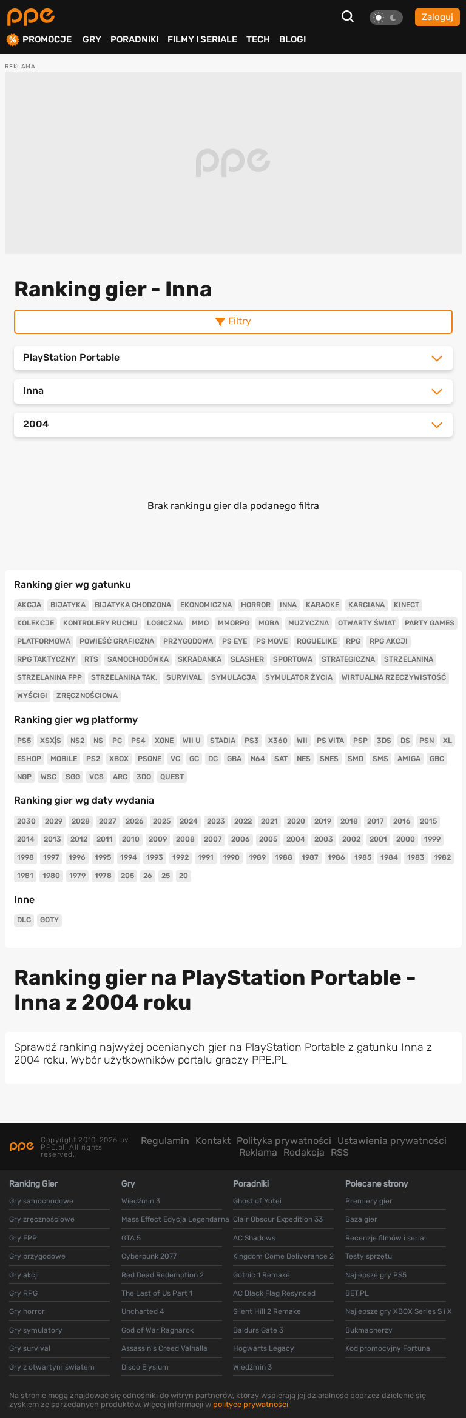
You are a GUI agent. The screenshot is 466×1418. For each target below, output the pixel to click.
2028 (81, 821)
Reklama (258, 1152)
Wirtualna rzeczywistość (394, 677)
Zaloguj (437, 17)
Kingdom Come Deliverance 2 (283, 1256)
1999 (432, 839)
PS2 (93, 758)
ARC (120, 777)
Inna (288, 605)
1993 (154, 857)
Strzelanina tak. (124, 677)
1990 (231, 857)
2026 (135, 821)
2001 (378, 839)
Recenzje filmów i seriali (386, 1238)
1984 (389, 857)
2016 (402, 821)
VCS (96, 777)
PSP (360, 740)
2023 (216, 821)
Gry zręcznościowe (42, 1219)
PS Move (272, 641)
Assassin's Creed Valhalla (164, 1348)
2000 (405, 839)
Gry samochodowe (41, 1201)
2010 (131, 839)
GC (194, 758)
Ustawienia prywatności (392, 1141)
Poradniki (134, 39)
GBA (234, 758)
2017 (375, 821)
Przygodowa (188, 641)
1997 (51, 857)
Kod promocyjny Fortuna (387, 1348)
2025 (162, 821)
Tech (258, 39)
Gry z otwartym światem (52, 1367)
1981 (25, 875)
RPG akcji (389, 641)
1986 (336, 857)
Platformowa (43, 641)
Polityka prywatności (284, 1141)
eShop (29, 758)
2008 (185, 839)
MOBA (268, 623)
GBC (437, 758)
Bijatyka (68, 605)
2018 (349, 821)
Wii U (192, 740)
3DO (144, 777)
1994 (128, 857)
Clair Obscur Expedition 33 (278, 1219)
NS (98, 740)
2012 (78, 839)
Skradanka (199, 659)
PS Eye (234, 641)
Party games (429, 623)
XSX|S (50, 740)
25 (165, 875)
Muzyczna (308, 623)
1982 (442, 857)
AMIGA (408, 758)
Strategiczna (348, 659)
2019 (322, 821)
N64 (258, 758)
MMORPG (233, 623)
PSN (426, 740)
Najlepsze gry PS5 (376, 1275)
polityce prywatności (250, 1404)
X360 (278, 740)
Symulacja (233, 677)
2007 (213, 839)
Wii (302, 740)
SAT (281, 758)
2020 (296, 821)
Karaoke (322, 605)
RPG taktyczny (46, 659)
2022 (243, 821)
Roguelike (317, 641)
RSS (340, 1152)
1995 (103, 857)
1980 (51, 875)
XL (447, 740)
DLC (24, 920)
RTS (91, 659)
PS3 (252, 740)
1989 (257, 857)
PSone (149, 758)
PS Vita (330, 740)
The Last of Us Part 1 (156, 1293)
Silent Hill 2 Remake (267, 1311)
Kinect (406, 605)
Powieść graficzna (116, 641)
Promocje (47, 40)
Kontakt (213, 1141)
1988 (283, 857)
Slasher (247, 659)
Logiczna (165, 623)
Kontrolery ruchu (100, 623)
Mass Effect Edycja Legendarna (175, 1219)
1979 (77, 875)
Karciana (366, 605)
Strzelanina (408, 659)
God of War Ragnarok (157, 1330)
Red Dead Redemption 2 (162, 1275)
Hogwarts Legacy (263, 1348)
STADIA (222, 740)
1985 (362, 857)
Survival (184, 677)
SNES (329, 758)
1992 (180, 857)
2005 (268, 839)
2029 (53, 821)
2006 (240, 839)
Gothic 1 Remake (261, 1275)
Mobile (63, 758)
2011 (104, 839)
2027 (107, 821)
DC (213, 758)
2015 (428, 821)
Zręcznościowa (87, 695)
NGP (24, 777)
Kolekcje (35, 623)
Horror (256, 605)
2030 (26, 821)
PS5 (24, 740)
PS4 (138, 740)
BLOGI (292, 39)
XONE (164, 740)
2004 (295, 839)
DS (405, 740)
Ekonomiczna (206, 605)
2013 (52, 839)
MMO (200, 623)
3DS (384, 740)
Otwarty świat (367, 623)
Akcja (29, 605)
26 (147, 875)
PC (117, 740)
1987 (310, 857)
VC (175, 758)
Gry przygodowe (37, 1256)
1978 (103, 875)
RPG (353, 641)
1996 (77, 857)
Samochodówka (138, 659)
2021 (269, 821)
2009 (158, 839)
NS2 (77, 740)
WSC (48, 777)
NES (304, 758)
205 (127, 875)
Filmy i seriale (202, 39)
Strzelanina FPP (49, 677)
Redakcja (304, 1152)
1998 (25, 857)
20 (183, 875)
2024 (189, 821)
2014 (26, 839)
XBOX (119, 758)
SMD (355, 758)
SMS (380, 758)
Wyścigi (32, 695)
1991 (206, 857)
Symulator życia (299, 677)
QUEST (172, 777)
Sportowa (292, 659)
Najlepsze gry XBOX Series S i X (398, 1311)
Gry (92, 39)
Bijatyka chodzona (133, 605)
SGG (73, 777)
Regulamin (165, 1141)
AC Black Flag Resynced (274, 1293)
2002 (351, 839)
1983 (416, 857)
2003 (323, 839)
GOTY (49, 920)
